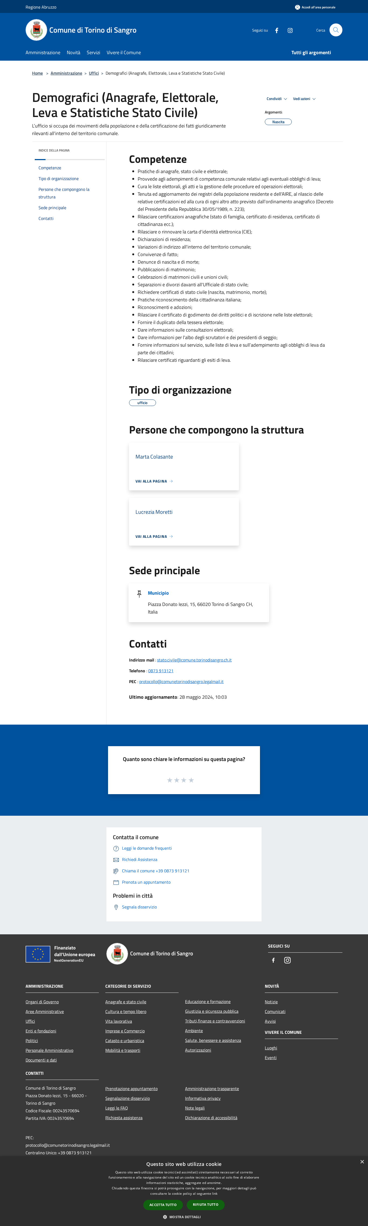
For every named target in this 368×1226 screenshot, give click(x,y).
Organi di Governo (42, 1001)
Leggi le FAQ (116, 1108)
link (214, 1193)
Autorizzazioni (198, 1050)
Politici (32, 1040)
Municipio (158, 593)
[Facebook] (274, 29)
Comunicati (275, 1011)
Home (37, 73)
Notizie (271, 1001)
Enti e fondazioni (41, 1031)
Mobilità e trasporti (122, 1050)
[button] (184, 1217)
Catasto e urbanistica (124, 1040)
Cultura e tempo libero (125, 1011)
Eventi (271, 1057)
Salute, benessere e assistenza (213, 1040)
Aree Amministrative (45, 1011)
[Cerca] (335, 29)
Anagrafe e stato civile (125, 1001)
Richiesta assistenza (124, 1117)
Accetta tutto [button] (163, 1205)
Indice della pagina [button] (54, 150)
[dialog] (184, 1191)
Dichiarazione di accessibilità (211, 1117)
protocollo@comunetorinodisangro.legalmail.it (181, 681)
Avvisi (270, 1021)
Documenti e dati (41, 1060)
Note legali (195, 1108)
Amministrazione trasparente (212, 1088)
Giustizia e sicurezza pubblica (211, 1011)
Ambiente (194, 1030)
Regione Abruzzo (41, 7)
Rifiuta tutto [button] (205, 1204)
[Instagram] (288, 29)
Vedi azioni (302, 99)
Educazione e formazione (208, 1001)
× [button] (362, 1162)
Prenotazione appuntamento (131, 1088)
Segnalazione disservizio (127, 1098)
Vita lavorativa (118, 1021)
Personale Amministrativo (49, 1050)
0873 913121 (160, 670)
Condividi (274, 99)
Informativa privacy (203, 1098)
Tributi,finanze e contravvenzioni (215, 1021)
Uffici (94, 73)
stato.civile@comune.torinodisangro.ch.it (194, 660)
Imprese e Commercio (125, 1031)
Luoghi (271, 1048)
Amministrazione (66, 73)
